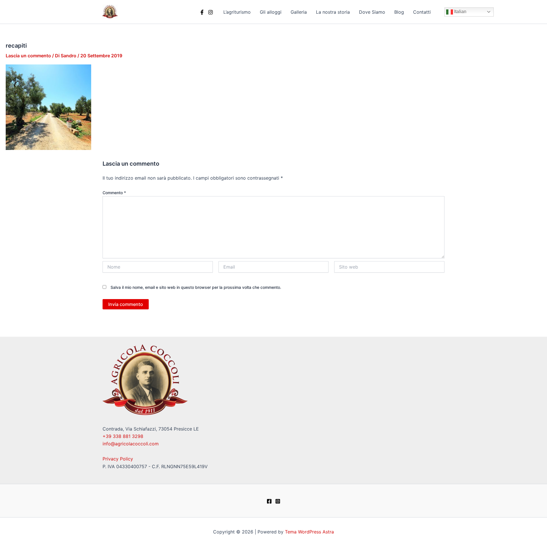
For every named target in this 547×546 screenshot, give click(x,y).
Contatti (422, 12)
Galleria (299, 12)
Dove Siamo (372, 12)
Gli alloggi (270, 12)
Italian (459, 11)
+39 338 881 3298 (123, 436)
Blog (399, 12)
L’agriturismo (237, 12)
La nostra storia (333, 12)
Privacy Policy (118, 459)
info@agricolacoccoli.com (131, 443)
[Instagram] (210, 12)
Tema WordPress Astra (309, 532)
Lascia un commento (28, 55)
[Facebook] (202, 12)
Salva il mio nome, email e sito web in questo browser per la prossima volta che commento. (196, 287)
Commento (114, 192)
